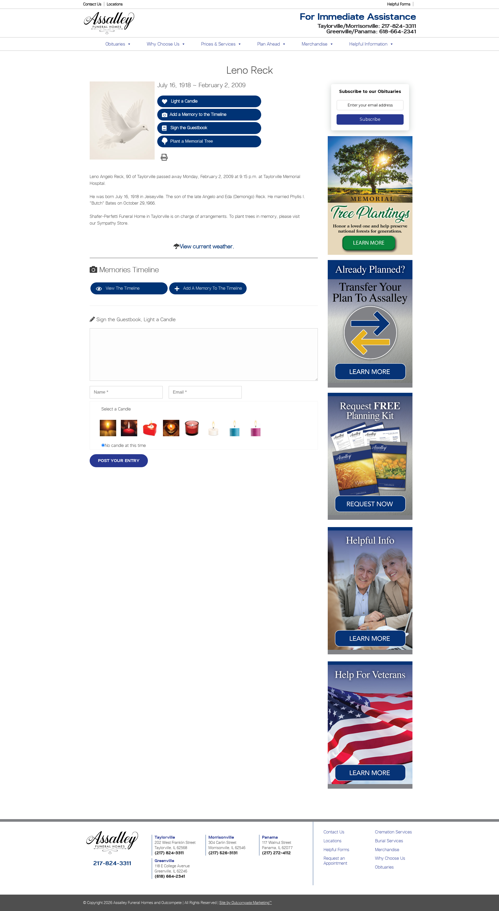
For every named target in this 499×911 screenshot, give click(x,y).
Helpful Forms (398, 4)
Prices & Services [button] (218, 44)
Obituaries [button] (115, 44)
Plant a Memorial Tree (191, 141)
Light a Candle (184, 101)
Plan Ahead (268, 44)
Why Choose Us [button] (163, 44)
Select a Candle (116, 409)
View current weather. (207, 246)
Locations (115, 4)
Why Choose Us (390, 858)
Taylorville (165, 837)
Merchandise (314, 44)
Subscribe (370, 119)
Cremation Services (393, 831)
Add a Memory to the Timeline (198, 114)
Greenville (164, 860)
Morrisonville (221, 837)
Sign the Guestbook (188, 127)
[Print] (164, 158)
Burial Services (389, 840)
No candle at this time (125, 445)
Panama (270, 837)
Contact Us (92, 4)
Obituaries (384, 867)
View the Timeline (122, 288)
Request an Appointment (335, 861)
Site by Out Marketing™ (245, 902)
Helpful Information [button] (368, 44)
